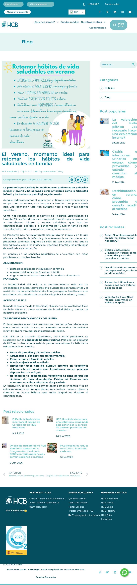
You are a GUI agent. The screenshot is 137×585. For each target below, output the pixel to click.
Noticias (109, 88)
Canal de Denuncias (46, 577)
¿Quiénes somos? (44, 22)
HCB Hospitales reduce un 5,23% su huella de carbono (74, 448)
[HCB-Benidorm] (10, 24)
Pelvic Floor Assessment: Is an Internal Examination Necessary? (121, 238)
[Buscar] (133, 64)
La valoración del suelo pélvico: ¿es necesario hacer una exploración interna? (124, 128)
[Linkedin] (115, 12)
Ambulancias (11, 4)
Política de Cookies (16, 569)
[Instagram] (122, 12)
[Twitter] (107, 572)
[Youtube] (130, 12)
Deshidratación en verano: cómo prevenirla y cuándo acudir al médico (124, 200)
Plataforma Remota (74, 569)
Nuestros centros (91, 22)
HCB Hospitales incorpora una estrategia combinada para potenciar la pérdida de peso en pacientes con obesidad (72, 425)
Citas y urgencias (38, 4)
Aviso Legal (33, 569)
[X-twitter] (107, 12)
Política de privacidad (52, 569)
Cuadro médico (69, 22)
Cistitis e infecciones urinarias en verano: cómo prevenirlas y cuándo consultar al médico (124, 164)
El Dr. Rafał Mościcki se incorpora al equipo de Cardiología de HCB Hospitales (26, 423)
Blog (107, 97)
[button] (72, 180)
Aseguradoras (97, 27)
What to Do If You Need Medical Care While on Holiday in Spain (119, 300)
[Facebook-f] (100, 12)
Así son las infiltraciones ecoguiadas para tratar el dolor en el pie (120, 285)
